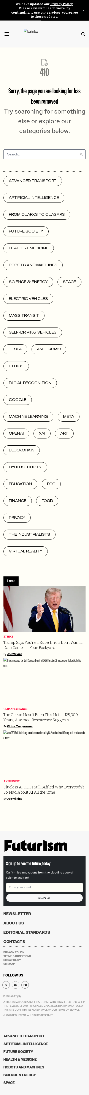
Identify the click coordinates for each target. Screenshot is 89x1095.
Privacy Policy (61, 4)
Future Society (18, 1052)
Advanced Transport (23, 1036)
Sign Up (44, 898)
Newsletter (17, 913)
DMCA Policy (12, 960)
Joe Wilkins (14, 654)
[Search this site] (83, 34)
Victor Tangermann (20, 726)
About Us (13, 923)
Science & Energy (19, 1075)
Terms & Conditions (17, 956)
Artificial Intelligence (25, 1044)
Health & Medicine (20, 1059)
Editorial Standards (26, 932)
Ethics (8, 636)
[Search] (81, 154)
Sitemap (9, 963)
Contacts (14, 941)
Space (9, 1083)
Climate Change (15, 709)
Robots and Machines (23, 1067)
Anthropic (11, 781)
